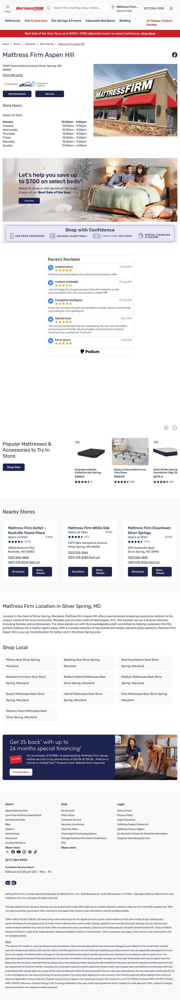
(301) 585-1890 (138, 557)
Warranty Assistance (72, 824)
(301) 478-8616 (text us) (24, 562)
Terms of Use (124, 810)
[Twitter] (7, 852)
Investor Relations (15, 842)
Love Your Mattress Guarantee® (23, 815)
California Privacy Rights (130, 829)
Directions (18, 571)
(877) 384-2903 (16, 860)
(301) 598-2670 (13, 75)
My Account (68, 810)
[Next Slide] (174, 428)
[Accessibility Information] (11, 883)
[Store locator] (113, 7)
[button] (13, 21)
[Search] (48, 7)
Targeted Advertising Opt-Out (133, 838)
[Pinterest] (30, 852)
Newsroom (11, 838)
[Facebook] (13, 852)
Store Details (40, 572)
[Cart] (172, 8)
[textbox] (81, 7)
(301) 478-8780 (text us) (84, 557)
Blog (7, 824)
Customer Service (71, 819)
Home (6, 44)
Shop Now (13, 467)
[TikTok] (35, 852)
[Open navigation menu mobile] (7, 6)
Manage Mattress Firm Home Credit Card (83, 838)
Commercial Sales (15, 819)
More (8, 941)
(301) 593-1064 (78, 552)
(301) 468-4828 (18, 557)
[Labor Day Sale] (90, 220)
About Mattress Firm (16, 810)
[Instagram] (24, 852)
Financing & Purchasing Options (79, 833)
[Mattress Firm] (30, 9)
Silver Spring (46, 44)
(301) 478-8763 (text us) (143, 562)
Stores (17, 44)
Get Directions (17, 93)
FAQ (63, 842)
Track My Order (69, 829)
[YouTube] (19, 852)
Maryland (30, 44)
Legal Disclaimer (126, 819)
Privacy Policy (125, 815)
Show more (12, 847)
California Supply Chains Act (133, 824)
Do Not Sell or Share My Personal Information (142, 833)
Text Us (49, 93)
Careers (9, 829)
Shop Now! (148, 33)
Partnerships (12, 833)
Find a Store (68, 815)
